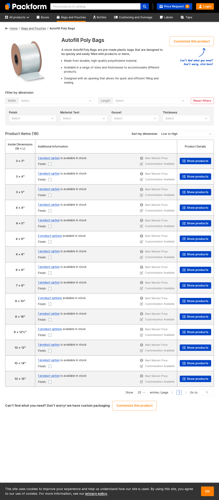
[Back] (6, 28)
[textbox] (95, 6)
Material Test (69, 112)
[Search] (144, 6)
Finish (13, 112)
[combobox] (95, 6)
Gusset (116, 112)
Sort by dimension (144, 133)
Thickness (170, 112)
